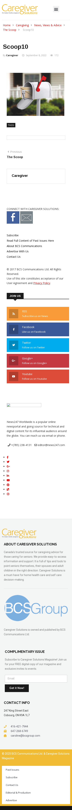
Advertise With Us (18, 251)
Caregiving (22, 25)
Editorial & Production (18, 792)
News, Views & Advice (48, 25)
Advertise (11, 800)
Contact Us (14, 256)
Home (7, 25)
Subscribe (13, 235)
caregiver (12, 55)
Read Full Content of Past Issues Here (30, 240)
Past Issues (12, 769)
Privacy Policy (41, 283)
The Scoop (9, 30)
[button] (56, 9)
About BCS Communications (24, 246)
